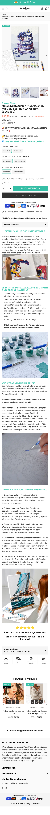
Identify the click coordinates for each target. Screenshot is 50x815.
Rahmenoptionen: (15, 157)
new (7, 687)
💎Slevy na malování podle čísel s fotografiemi (23, 141)
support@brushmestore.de (16, 783)
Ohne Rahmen (20, 161)
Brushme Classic (9, 103)
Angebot (6, 26)
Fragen (6, 183)
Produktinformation (11, 224)
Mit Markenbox (18, 172)
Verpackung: (12, 167)
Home (4, 14)
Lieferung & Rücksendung (36, 179)
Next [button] (46, 55)
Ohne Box (6, 172)
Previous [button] (3, 55)
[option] (25, 47)
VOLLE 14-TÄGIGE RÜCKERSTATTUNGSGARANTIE (17, 650)
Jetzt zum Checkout (25, 195)
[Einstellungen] (42, 8)
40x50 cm (6, 151)
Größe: (10, 146)
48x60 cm (17, 151)
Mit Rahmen (7, 161)
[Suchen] (7, 8)
